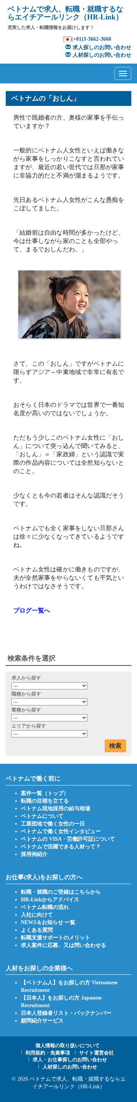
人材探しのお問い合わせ (102, 55)
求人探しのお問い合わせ (102, 47)
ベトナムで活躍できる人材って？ (61, 846)
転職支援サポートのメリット (55, 937)
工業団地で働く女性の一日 (53, 824)
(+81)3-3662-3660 (91, 39)
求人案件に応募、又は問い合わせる (63, 945)
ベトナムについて (42, 816)
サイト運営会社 (96, 1053)
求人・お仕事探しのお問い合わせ (70, 1059)
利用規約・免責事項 (47, 1053)
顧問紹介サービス (42, 1021)
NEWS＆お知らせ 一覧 (48, 922)
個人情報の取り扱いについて (67, 1045)
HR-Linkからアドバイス (50, 899)
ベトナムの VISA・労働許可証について (68, 839)
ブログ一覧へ (31, 610)
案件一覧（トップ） (45, 793)
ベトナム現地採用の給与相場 (55, 808)
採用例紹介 (34, 854)
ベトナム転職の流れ (45, 907)
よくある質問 (37, 930)
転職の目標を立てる (45, 801)
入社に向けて (37, 915)
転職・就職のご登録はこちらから (61, 892)
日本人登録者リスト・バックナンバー (66, 1013)
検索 (115, 745)
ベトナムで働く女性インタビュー (61, 831)
